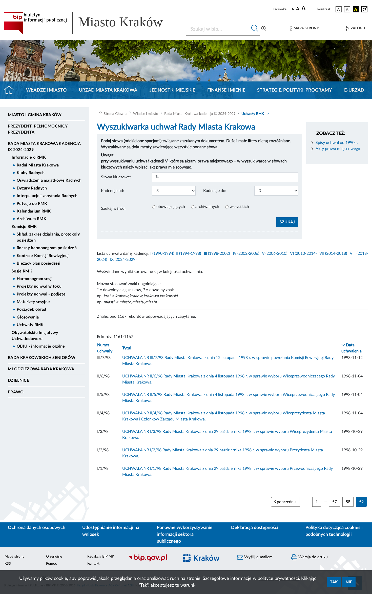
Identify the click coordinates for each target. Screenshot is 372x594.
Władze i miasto (46, 90)
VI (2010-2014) (303, 253)
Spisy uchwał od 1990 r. (337, 143)
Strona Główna (115, 114)
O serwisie (54, 556)
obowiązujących (170, 207)
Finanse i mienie (226, 90)
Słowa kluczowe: (116, 177)
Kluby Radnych (31, 173)
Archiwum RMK (31, 219)
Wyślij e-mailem (258, 557)
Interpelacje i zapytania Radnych (47, 196)
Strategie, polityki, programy (294, 90)
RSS (8, 563)
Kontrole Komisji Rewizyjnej (43, 256)
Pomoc (51, 563)
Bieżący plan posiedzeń (38, 263)
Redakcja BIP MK (100, 556)
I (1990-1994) (162, 253)
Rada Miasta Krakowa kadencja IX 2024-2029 (44, 147)
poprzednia (286, 502)
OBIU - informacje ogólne (41, 346)
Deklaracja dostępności (254, 527)
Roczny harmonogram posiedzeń (47, 248)
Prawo (16, 392)
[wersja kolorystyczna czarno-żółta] (356, 9)
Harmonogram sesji (34, 279)
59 (361, 502)
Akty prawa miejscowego (338, 149)
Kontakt (93, 563)
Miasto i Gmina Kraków (35, 115)
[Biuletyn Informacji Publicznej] (151, 560)
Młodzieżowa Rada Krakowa (41, 369)
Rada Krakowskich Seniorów (41, 358)
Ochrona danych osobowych (36, 527)
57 (334, 502)
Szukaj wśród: (113, 208)
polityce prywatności (278, 578)
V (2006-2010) (274, 253)
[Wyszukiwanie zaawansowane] (263, 28)
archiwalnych (207, 207)
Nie (349, 582)
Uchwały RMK (30, 325)
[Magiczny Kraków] (205, 561)
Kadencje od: (112, 191)
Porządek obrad (31, 309)
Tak (334, 582)
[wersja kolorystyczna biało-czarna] (347, 9)
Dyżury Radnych (32, 188)
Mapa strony (14, 556)
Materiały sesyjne (33, 302)
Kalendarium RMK (34, 211)
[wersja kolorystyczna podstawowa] (338, 9)
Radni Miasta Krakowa (38, 165)
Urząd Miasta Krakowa (108, 90)
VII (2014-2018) (333, 253)
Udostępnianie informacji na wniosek (110, 531)
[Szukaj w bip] (255, 29)
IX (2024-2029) (123, 260)
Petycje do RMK (32, 204)
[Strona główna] (11, 90)
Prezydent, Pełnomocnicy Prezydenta (37, 129)
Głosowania (28, 317)
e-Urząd (354, 90)
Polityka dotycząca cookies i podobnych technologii (334, 531)
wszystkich (239, 207)
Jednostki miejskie (172, 90)
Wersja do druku (312, 557)
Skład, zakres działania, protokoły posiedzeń (48, 237)
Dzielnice (18, 380)
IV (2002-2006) (246, 253)
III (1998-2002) (217, 253)
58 (348, 502)
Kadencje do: (214, 191)
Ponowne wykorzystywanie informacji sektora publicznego (185, 534)
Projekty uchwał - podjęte (41, 294)
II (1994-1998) (188, 253)
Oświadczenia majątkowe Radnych (49, 180)
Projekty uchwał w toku (39, 286)
